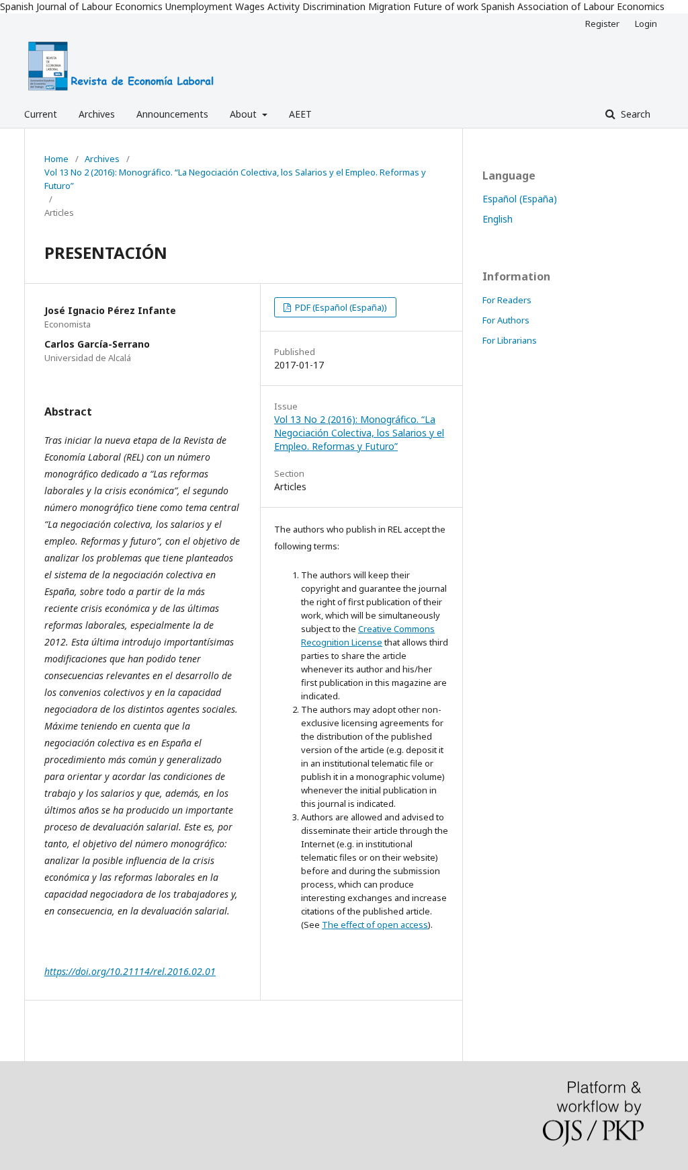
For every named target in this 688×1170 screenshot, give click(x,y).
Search (634, 114)
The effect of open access (375, 925)
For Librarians (509, 340)
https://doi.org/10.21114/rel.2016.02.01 (130, 971)
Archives (97, 114)
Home (56, 159)
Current (40, 114)
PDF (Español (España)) (340, 307)
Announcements (172, 114)
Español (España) (519, 198)
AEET (300, 114)
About (244, 114)
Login (646, 23)
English (497, 218)
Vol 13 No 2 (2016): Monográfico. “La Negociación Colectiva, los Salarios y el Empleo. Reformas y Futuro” (235, 179)
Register (602, 23)
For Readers (506, 300)
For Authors (505, 320)
